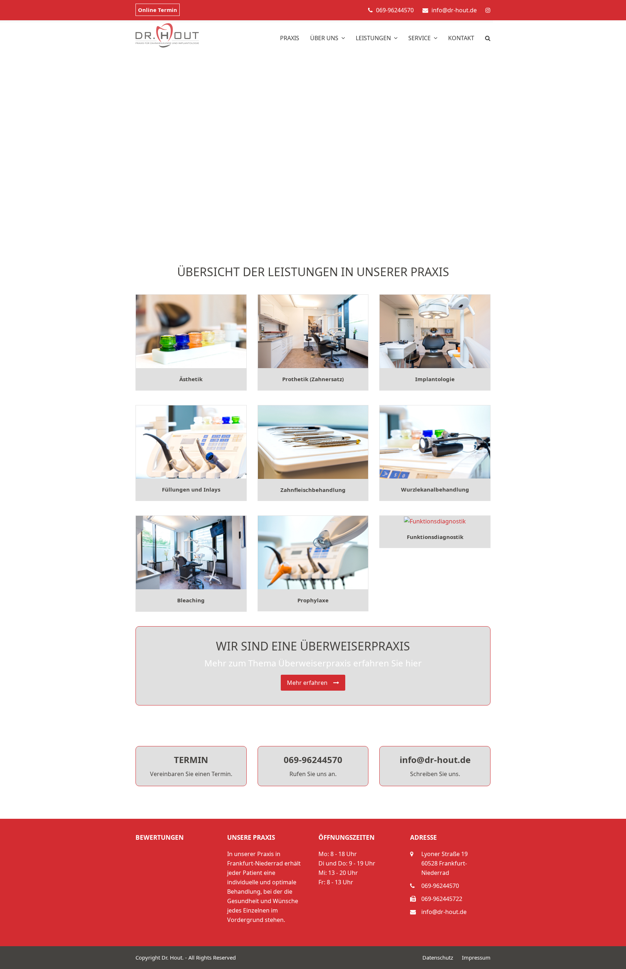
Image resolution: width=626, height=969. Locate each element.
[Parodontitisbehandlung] (313, 441)
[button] (488, 35)
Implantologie (435, 379)
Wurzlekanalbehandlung (435, 489)
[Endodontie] (435, 441)
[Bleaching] (191, 552)
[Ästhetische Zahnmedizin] (191, 331)
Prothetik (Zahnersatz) (313, 379)
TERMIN (191, 760)
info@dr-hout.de (435, 760)
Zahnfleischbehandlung (313, 489)
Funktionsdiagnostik (435, 536)
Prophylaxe (313, 600)
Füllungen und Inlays (191, 489)
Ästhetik (191, 379)
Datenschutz (437, 957)
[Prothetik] (313, 331)
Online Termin (157, 9)
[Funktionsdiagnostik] (435, 520)
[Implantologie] (435, 331)
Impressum (476, 957)
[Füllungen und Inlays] (191, 441)
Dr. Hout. (173, 957)
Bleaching (191, 600)
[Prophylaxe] (313, 552)
